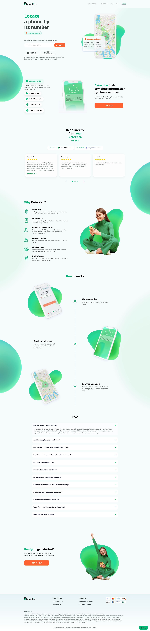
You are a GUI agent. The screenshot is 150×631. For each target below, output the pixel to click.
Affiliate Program (85, 604)
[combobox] (28, 45)
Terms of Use (57, 605)
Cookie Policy (57, 598)
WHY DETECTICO (92, 4)
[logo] (30, 3)
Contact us (82, 598)
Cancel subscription (86, 601)
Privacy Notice (58, 601)
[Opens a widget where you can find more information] (143, 628)
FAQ (112, 4)
